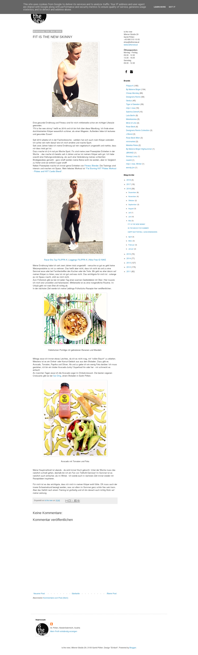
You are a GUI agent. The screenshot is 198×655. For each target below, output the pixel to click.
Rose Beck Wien (133, 137)
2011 (129, 271)
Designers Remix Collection (138, 130)
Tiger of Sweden (133, 104)
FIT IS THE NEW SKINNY (136, 224)
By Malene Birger (133, 89)
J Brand (129, 134)
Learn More (160, 7)
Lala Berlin (130, 115)
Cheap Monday (132, 93)
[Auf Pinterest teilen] (78, 500)
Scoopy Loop (131, 156)
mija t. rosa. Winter (134, 163)
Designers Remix (133, 96)
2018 (129, 179)
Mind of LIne (131, 122)
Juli (129, 212)
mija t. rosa (130, 108)
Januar (131, 249)
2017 (129, 184)
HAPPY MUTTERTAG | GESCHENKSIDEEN (142, 232)
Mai (129, 220)
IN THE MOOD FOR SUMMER (138, 228)
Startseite (76, 593)
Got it (172, 7)
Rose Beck (130, 126)
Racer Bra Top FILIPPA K (55, 259)
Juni (130, 216)
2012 (129, 267)
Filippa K (129, 85)
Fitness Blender (91, 165)
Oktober (131, 200)
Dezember (132, 192)
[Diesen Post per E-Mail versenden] (66, 500)
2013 (129, 262)
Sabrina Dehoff (132, 111)
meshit (129, 160)
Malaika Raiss (132, 145)
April (130, 237)
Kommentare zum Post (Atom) (55, 597)
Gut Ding (57, 375)
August (131, 208)
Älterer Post (111, 593)
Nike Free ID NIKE (97, 259)
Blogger (132, 647)
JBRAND (130, 152)
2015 (129, 254)
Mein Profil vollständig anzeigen (63, 631)
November (132, 196)
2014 (129, 258)
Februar (131, 245)
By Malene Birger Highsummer (139, 148)
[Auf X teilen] (72, 500)
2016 (129, 188)
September (132, 204)
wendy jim (130, 167)
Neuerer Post (39, 593)
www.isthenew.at (131, 44)
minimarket (130, 141)
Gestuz (129, 100)
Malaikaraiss (131, 119)
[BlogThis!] (69, 500)
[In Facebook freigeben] (75, 500)
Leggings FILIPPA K (78, 259)
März (130, 241)
